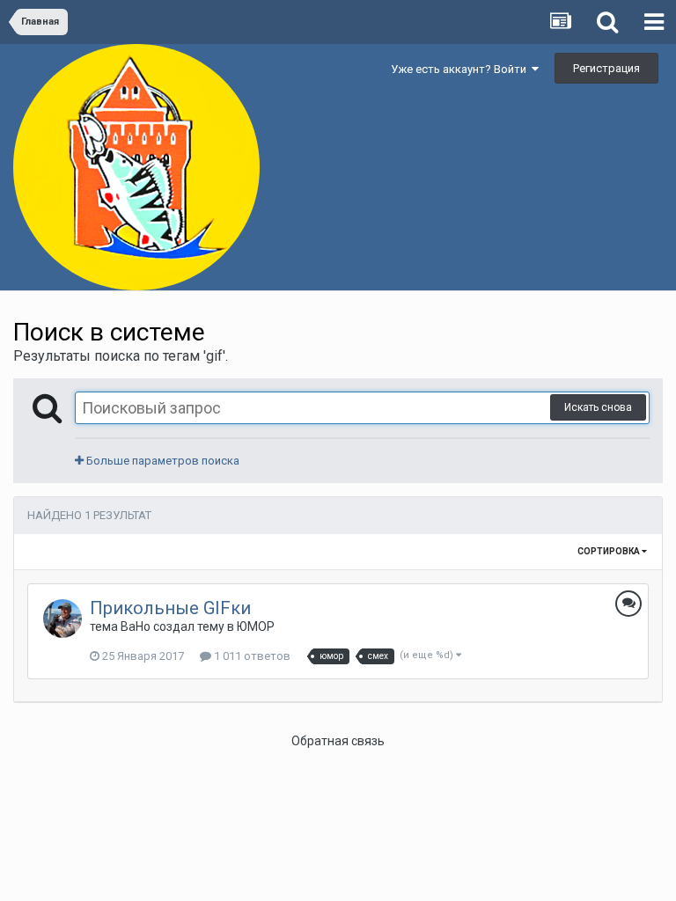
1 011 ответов (250, 656)
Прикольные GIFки (170, 608)
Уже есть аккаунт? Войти (461, 69)
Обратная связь (338, 741)
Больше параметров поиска (161, 460)
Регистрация (606, 68)
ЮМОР (256, 626)
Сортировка (609, 551)
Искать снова (598, 407)
